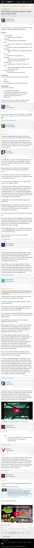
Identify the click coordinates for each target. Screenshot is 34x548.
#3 (32, 130)
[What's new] (28, 1)
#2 (32, 111)
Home (28, 542)
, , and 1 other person (15, 421)
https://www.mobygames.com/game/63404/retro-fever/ (16, 116)
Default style (6, 540)
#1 (32, 25)
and (9, 120)
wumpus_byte (6, 16)
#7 (32, 388)
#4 (32, 157)
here (27, 6)
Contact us (4, 542)
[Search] (31, 1)
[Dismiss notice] (31, 6)
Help (25, 542)
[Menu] (3, 1)
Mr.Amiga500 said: (6, 288)
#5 (32, 249)
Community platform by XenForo (14, 546)
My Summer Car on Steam (14, 489)
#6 (32, 285)
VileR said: (4, 134)
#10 (32, 480)
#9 (32, 455)
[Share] (30, 25)
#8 (32, 431)
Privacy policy (19, 542)
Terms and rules (11, 542)
